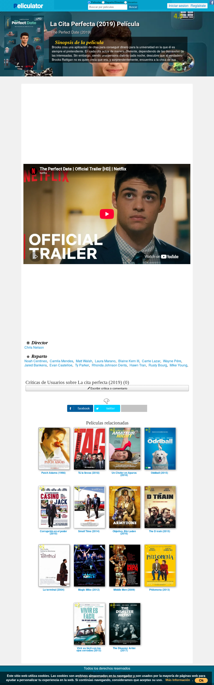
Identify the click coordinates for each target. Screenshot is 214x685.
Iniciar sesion (179, 5)
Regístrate (198, 5)
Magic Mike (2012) (89, 590)
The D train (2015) (159, 531)
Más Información (178, 680)
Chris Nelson (34, 347)
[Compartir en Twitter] (107, 407)
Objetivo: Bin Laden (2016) (124, 531)
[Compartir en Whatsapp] (134, 408)
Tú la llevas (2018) (88, 473)
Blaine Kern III (128, 361)
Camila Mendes (61, 361)
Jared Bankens (35, 365)
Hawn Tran (138, 365)
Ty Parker (82, 365)
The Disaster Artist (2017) (124, 648)
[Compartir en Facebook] (80, 407)
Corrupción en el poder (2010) (53, 531)
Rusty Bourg (158, 365)
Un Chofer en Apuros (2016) (124, 473)
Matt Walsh (84, 361)
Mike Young (178, 365)
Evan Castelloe (61, 365)
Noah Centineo (35, 361)
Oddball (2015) (159, 473)
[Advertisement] (107, 122)
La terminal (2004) (53, 590)
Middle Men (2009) (124, 590)
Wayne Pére (172, 361)
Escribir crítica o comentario (108, 388)
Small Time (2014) (88, 531)
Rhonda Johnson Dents (109, 365)
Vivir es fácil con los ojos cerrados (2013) (88, 648)
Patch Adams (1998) (53, 473)
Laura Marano (105, 361)
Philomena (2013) (159, 590)
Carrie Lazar (151, 361)
